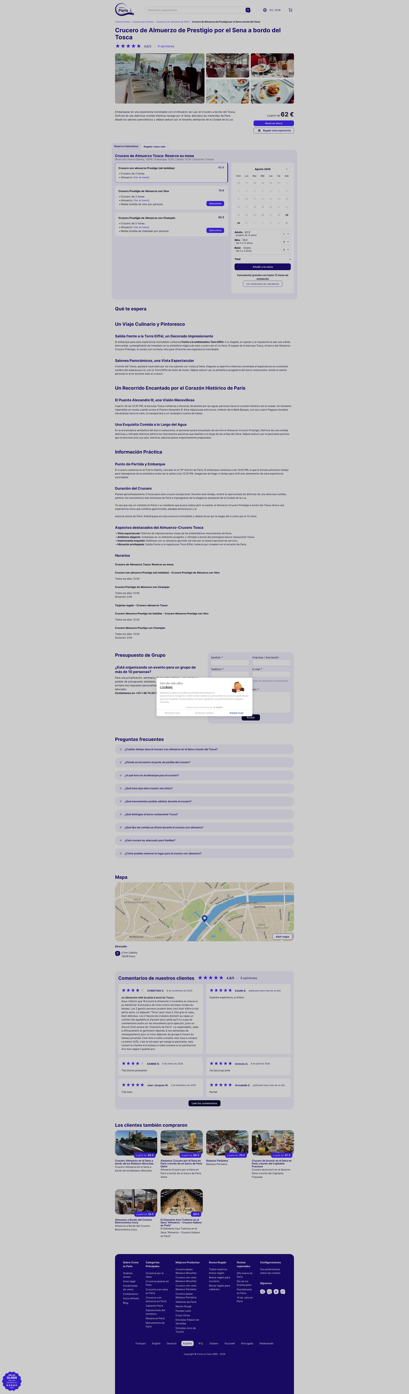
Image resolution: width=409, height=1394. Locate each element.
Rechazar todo (172, 712)
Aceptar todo (236, 712)
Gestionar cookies (204, 712)
